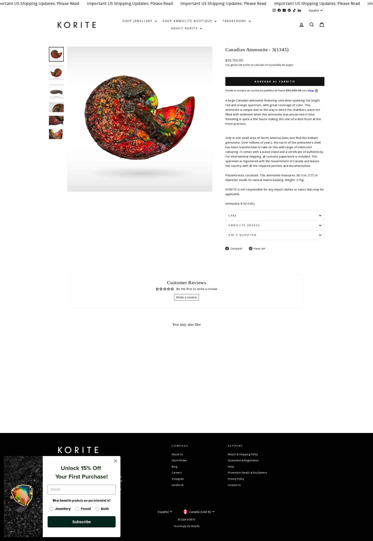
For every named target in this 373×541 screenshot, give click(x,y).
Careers (177, 472)
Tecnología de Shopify (186, 526)
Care (232, 215)
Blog (174, 466)
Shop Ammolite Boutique (188, 21)
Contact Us (234, 485)
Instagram (178, 478)
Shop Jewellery (138, 21)
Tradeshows (235, 21)
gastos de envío (240, 65)
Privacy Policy (236, 478)
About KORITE (185, 28)
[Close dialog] (115, 461)
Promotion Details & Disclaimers (247, 472)
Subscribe (81, 522)
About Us (177, 454)
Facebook (178, 485)
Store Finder (179, 460)
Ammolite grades (244, 225)
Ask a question (242, 235)
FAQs (231, 466)
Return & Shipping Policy (243, 454)
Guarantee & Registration (243, 460)
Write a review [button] (186, 297)
